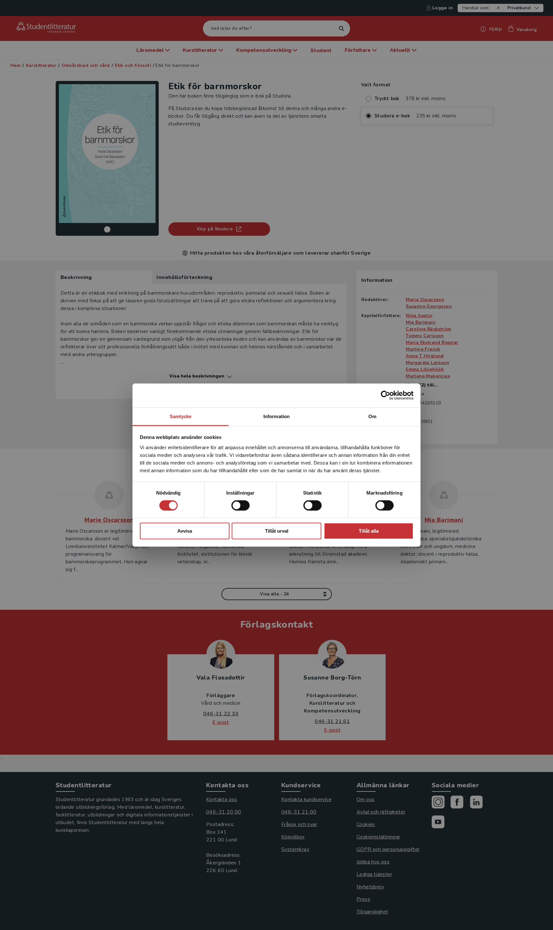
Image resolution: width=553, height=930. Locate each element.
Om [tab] (372, 416)
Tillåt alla (369, 531)
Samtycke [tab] (181, 416)
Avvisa (184, 531)
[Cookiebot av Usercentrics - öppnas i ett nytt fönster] (385, 395)
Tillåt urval (276, 531)
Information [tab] (276, 416)
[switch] (240, 505)
